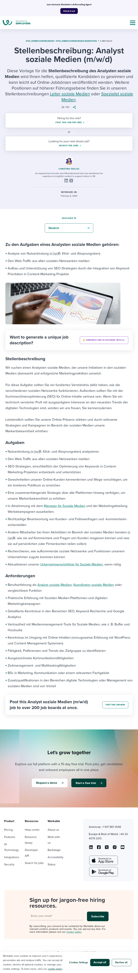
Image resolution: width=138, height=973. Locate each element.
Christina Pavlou (69, 169)
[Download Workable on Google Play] (103, 871)
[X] (71, 180)
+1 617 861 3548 (111, 827)
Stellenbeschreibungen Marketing (76, 41)
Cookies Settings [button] (78, 962)
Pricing (8, 830)
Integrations (11, 857)
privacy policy (73, 931)
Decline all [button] (121, 962)
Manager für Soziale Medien (64, 506)
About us (53, 830)
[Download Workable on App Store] (103, 860)
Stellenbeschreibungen (40, 41)
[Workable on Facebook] (99, 848)
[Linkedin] (66, 180)
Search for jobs (34, 863)
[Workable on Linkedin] (91, 848)
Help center (32, 830)
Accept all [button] (99, 962)
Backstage (54, 850)
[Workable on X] (114, 848)
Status (51, 864)
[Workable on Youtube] (107, 848)
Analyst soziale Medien (54, 585)
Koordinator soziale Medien (93, 585)
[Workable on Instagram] (122, 848)
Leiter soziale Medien (70, 94)
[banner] (69, 340)
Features (9, 837)
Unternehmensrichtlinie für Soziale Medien (71, 564)
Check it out (69, 11)
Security (9, 864)
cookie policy (55, 968)
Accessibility (55, 857)
